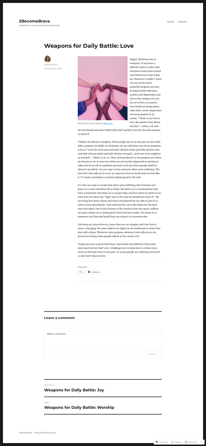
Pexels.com (108, 123)
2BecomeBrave (34, 21)
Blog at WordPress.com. (45, 433)
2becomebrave (51, 64)
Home (170, 21)
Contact (182, 21)
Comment (152, 354)
